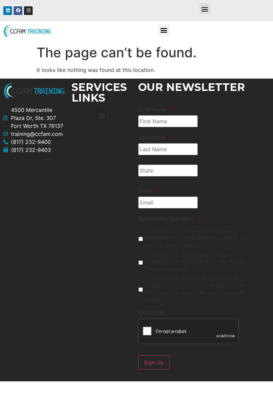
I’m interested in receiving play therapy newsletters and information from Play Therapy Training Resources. (195, 261)
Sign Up (154, 362)
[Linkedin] (7, 10)
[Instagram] (28, 10)
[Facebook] (18, 10)
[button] (204, 8)
